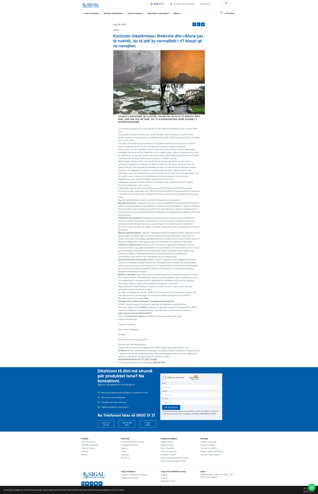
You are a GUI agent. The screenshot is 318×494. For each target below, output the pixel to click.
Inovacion (125, 455)
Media (123, 451)
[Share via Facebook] (194, 24)
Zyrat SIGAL (148, 424)
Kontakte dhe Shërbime (184, 4)
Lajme (116, 30)
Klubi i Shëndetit (167, 448)
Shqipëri (164, 475)
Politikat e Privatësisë (130, 478)
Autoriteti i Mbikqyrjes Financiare (134, 475)
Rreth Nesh (205, 4)
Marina (177, 13)
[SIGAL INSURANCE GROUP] (90, 5)
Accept (309, 490)
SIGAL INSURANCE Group (132, 442)
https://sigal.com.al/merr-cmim (175, 348)
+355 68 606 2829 (127, 424)
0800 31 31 (159, 4)
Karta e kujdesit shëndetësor (212, 451)
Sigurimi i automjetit (208, 442)
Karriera (124, 448)
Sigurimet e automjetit (158, 13)
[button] (312, 487)
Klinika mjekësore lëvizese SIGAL (174, 458)
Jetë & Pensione (88, 442)
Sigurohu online (167, 445)
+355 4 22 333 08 (106, 424)
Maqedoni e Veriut (168, 481)
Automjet (85, 451)
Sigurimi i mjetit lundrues (210, 455)
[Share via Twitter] (203, 24)
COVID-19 (125, 458)
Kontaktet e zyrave (168, 455)
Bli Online (230, 13)
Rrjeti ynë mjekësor (169, 451)
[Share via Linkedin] (198, 24)
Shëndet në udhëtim (209, 448)
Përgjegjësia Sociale (129, 445)
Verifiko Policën (167, 442)
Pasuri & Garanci (135, 13)
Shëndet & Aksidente (89, 445)
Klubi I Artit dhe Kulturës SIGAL (173, 461)
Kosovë (164, 478)
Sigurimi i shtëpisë (208, 445)
